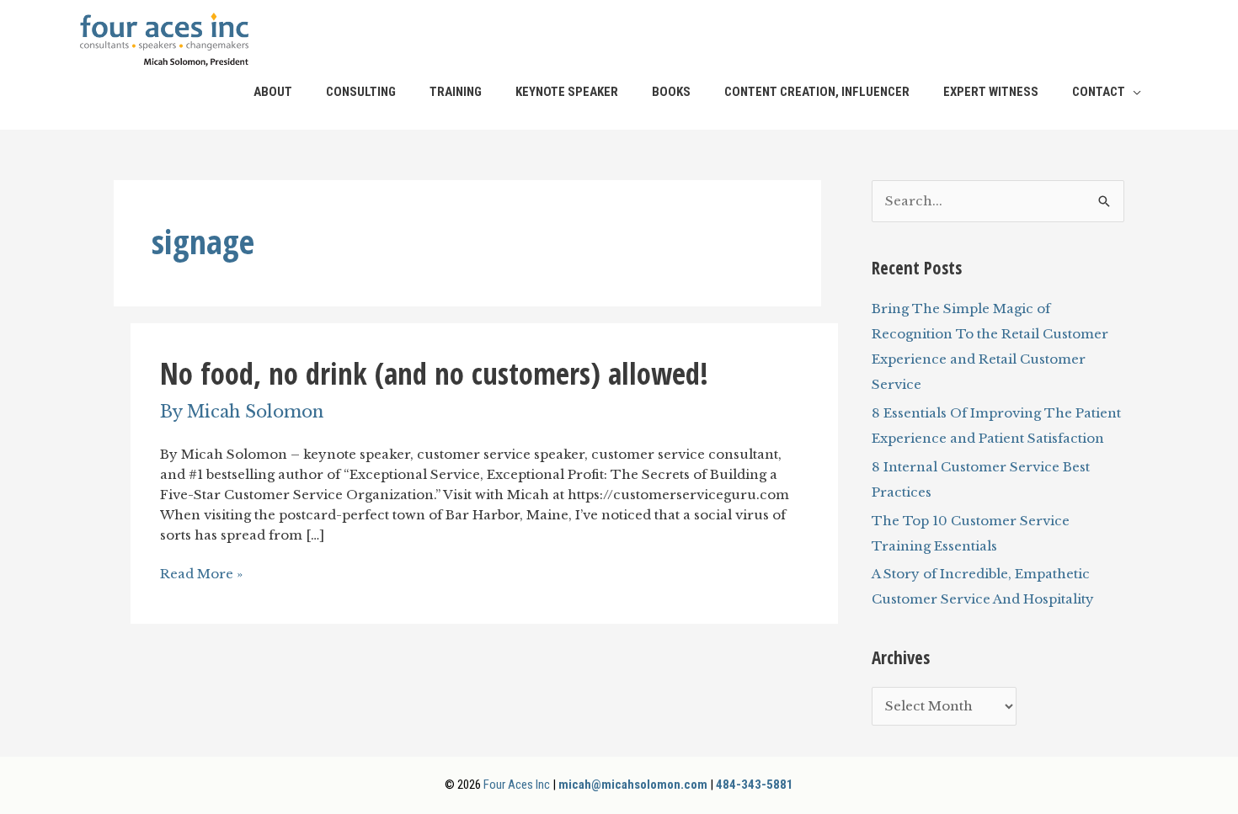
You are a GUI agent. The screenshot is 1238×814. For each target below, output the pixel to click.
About (272, 91)
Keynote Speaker (566, 91)
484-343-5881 (754, 784)
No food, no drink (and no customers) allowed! (434, 373)
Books (671, 91)
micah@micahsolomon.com (632, 784)
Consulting (361, 91)
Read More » (201, 574)
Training (456, 91)
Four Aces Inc (516, 784)
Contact (1098, 91)
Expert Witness (990, 91)
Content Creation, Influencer (817, 91)
